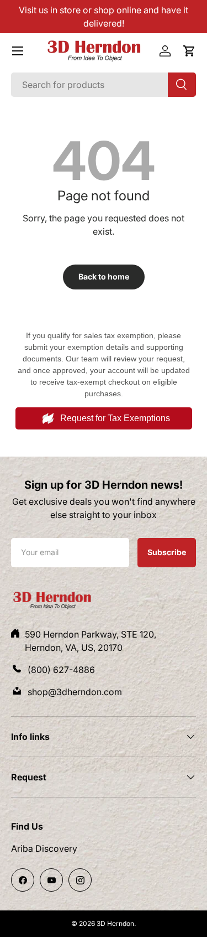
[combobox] (103, 85)
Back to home (103, 276)
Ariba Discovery (44, 848)
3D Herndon (115, 923)
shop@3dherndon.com (75, 691)
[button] (189, 51)
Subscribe (166, 552)
